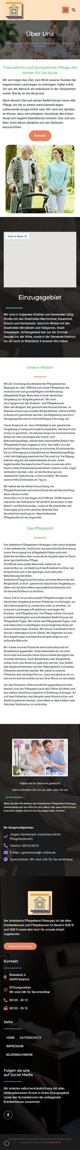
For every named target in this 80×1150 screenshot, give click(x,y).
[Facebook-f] (8, 1115)
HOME (10, 1037)
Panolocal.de (53, 1142)
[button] (65, 10)
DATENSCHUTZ (30, 1037)
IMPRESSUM (14, 1046)
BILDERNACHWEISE (19, 1054)
